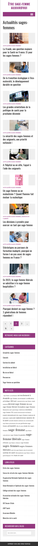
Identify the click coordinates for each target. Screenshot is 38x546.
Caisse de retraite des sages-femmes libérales (18, 473)
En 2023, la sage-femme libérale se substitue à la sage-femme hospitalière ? (18, 283)
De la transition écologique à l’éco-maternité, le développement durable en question (19, 81)
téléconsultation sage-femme (23, 453)
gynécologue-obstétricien (18, 410)
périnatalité (12, 426)
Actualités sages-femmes (12, 45)
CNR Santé (13, 401)
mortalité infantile (13, 420)
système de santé (9, 453)
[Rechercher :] (19, 533)
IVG (12, 412)
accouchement (13, 395)
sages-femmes (11, 446)
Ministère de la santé (10, 518)
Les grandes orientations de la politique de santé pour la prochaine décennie (16, 110)
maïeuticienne (21, 418)
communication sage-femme (24, 401)
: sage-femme (6, 395)
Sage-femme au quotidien (11, 382)
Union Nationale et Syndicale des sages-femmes (18, 485)
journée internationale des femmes (22, 412)
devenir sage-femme (17, 404)
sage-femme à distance (14, 443)
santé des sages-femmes (17, 450)
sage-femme (16, 430)
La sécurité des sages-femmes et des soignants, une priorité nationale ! (18, 139)
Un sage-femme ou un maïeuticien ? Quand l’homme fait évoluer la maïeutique (18, 194)
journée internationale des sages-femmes (15, 415)
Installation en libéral (10, 367)
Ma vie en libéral (8, 372)
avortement (22, 398)
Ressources (6, 377)
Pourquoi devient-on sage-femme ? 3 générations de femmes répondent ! (19, 312)
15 (5, 328)
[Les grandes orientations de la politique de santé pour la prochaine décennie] (19, 100)
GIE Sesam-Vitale (8, 503)
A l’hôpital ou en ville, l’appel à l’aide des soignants (17, 166)
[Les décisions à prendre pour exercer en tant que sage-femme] (19, 213)
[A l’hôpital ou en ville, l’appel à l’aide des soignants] (19, 158)
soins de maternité (28, 450)
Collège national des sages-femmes (14, 490)
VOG (12, 455)
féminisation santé (7, 410)
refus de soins (19, 426)
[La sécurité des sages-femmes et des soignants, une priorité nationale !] (19, 129)
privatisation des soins (14, 423)
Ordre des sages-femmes (11, 468)
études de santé (18, 455)
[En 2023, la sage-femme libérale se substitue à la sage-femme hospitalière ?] (19, 273)
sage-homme (25, 443)
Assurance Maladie (9, 513)
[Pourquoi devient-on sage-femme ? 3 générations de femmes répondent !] (19, 302)
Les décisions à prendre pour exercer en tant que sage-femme (18, 223)
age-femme (13, 398)
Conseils (5, 357)
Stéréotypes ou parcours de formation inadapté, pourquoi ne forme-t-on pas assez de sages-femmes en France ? (17, 252)
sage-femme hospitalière (18, 435)
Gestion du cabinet (9, 362)
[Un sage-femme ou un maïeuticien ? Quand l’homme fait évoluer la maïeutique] (19, 184)
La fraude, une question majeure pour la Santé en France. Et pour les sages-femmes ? (17, 52)
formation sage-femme (26, 407)
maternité (12, 418)
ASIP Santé (6, 508)
